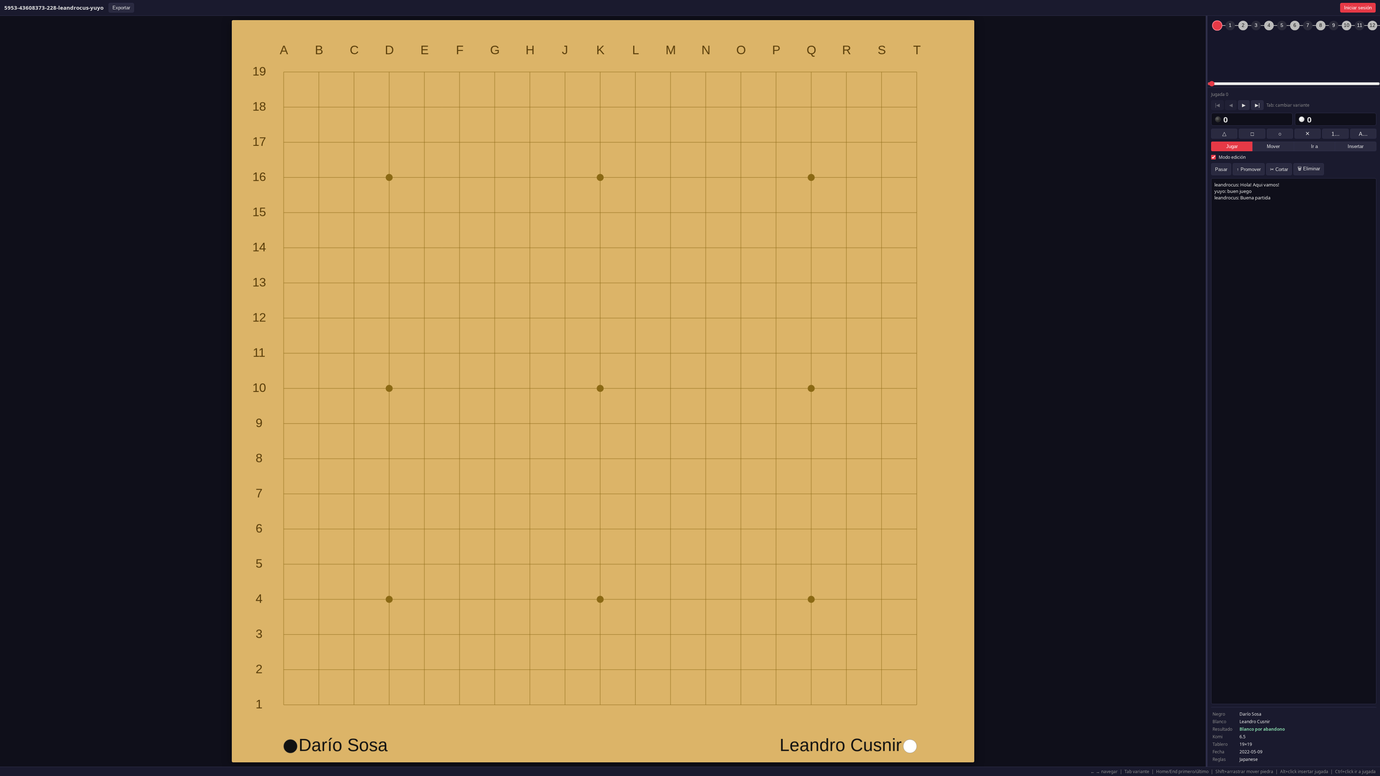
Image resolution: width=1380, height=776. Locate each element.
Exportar (121, 7)
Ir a (1314, 146)
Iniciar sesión (1358, 7)
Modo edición (1232, 157)
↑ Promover (1249, 169)
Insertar (1355, 146)
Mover (1273, 146)
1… (1335, 134)
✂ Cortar (1279, 169)
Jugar (1232, 146)
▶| (1257, 105)
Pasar (1221, 169)
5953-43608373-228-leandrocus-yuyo (54, 7)
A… (1363, 134)
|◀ (1217, 105)
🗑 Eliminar (1308, 168)
